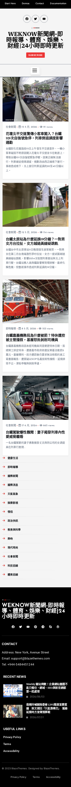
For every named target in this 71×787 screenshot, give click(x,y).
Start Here (10, 3)
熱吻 (10, 538)
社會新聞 (11, 127)
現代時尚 (13, 547)
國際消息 (13, 485)
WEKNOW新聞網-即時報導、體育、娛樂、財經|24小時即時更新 (35, 39)
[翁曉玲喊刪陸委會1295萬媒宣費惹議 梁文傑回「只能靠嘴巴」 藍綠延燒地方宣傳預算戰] (13, 711)
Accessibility (11, 751)
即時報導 (11, 328)
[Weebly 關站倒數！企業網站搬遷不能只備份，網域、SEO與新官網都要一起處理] (13, 690)
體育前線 (13, 574)
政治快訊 (13, 521)
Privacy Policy (12, 737)
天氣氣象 (13, 494)
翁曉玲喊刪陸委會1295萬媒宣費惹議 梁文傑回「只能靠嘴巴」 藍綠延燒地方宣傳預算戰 (47, 708)
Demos (25, 3)
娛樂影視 (13, 503)
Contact (40, 3)
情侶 (10, 512)
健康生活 (13, 458)
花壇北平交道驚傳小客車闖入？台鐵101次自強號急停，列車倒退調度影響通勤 (34, 138)
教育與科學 (14, 530)
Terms (7, 744)
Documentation (58, 3)
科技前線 (13, 565)
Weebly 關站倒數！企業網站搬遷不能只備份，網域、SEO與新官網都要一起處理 (47, 687)
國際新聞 (13, 476)
